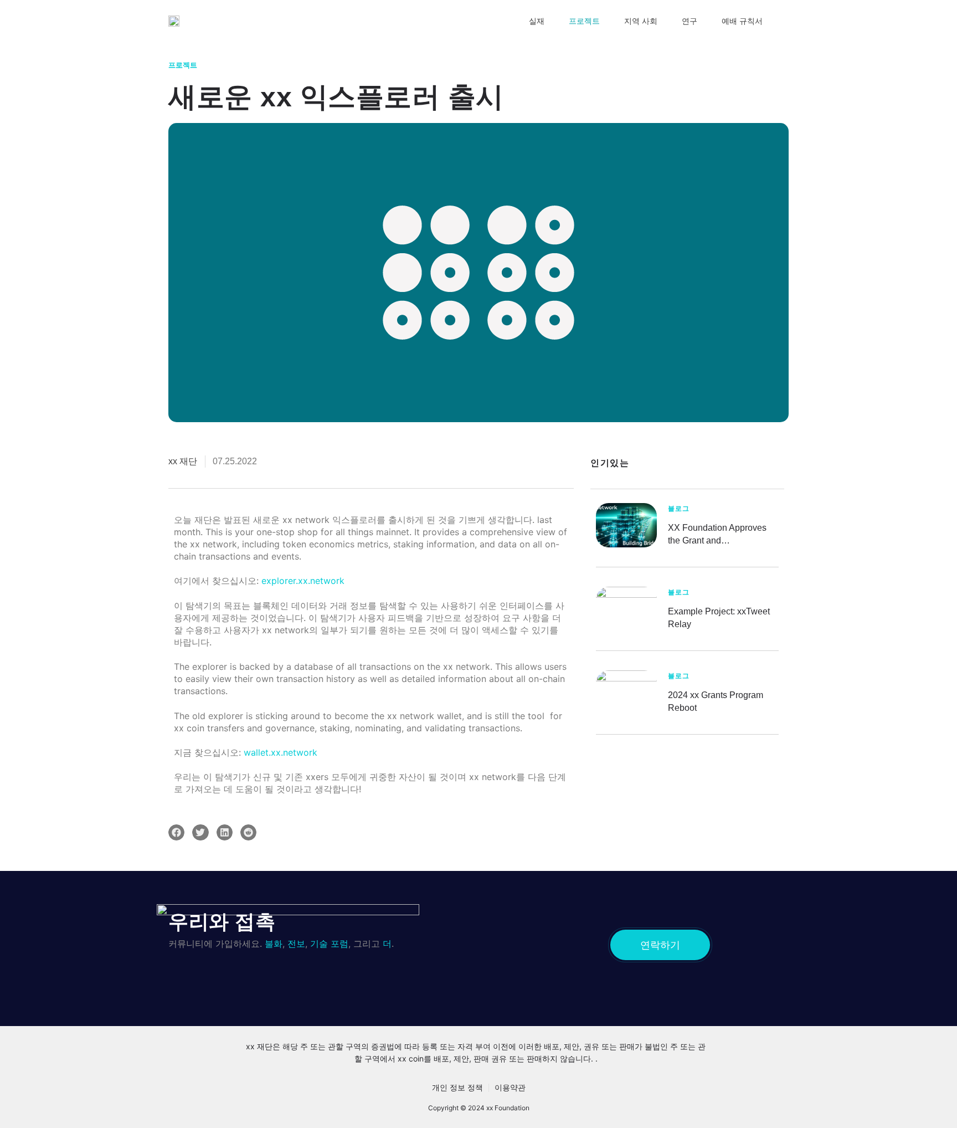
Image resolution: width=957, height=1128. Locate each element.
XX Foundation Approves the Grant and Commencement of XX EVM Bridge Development (723, 535)
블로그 (679, 508)
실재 (536, 21)
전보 (296, 943)
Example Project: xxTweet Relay (719, 618)
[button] (176, 832)
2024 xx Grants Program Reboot (715, 701)
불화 (273, 943)
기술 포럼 (329, 943)
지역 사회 (640, 21)
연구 (689, 21)
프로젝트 (584, 21)
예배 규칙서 (742, 21)
